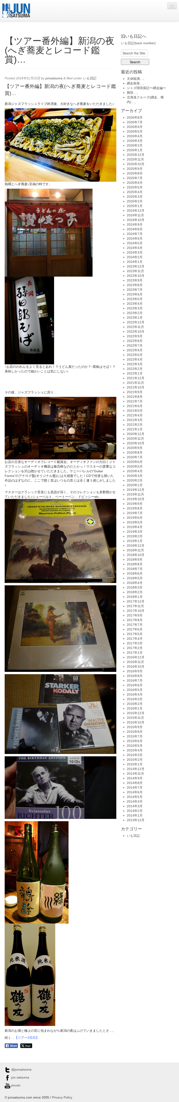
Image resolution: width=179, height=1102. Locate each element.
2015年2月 (135, 759)
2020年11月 (135, 438)
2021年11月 (135, 383)
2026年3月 (135, 141)
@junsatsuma (20, 1069)
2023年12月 (136, 266)
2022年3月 (135, 364)
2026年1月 (135, 150)
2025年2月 (135, 201)
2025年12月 (136, 155)
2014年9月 (135, 778)
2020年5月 (135, 466)
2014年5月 (135, 797)
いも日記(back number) (138, 43)
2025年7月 (135, 178)
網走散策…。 (136, 83)
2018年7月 (135, 569)
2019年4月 (135, 527)
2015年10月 (136, 722)
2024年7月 (135, 234)
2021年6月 (135, 406)
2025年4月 (135, 192)
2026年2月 (135, 145)
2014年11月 (135, 773)
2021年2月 (135, 424)
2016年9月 (135, 671)
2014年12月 (136, 769)
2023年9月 (135, 280)
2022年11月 (135, 327)
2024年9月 (135, 224)
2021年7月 (135, 401)
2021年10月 (136, 387)
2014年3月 (135, 806)
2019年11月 (135, 494)
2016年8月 (135, 676)
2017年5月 (135, 634)
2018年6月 (135, 573)
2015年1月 (135, 764)
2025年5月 (135, 187)
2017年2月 (135, 648)
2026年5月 (135, 131)
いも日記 (89, 78)
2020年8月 (135, 452)
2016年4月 (135, 694)
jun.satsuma (19, 1077)
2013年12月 (136, 820)
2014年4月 (135, 801)
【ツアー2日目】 (26, 1037)
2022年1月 (135, 373)
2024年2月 (135, 257)
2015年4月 (135, 750)
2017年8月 (135, 620)
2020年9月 (135, 448)
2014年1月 (135, 815)
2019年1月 (135, 541)
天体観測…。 (136, 78)
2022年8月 (135, 341)
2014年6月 (135, 792)
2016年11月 (135, 662)
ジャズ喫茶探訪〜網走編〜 (146, 88)
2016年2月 (135, 704)
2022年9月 (135, 336)
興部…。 (133, 92)
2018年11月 (135, 550)
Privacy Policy (62, 1097)
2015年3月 (135, 755)
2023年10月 (136, 276)
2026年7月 (135, 122)
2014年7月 (135, 787)
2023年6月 (135, 294)
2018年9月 (135, 559)
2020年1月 (135, 485)
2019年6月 (135, 517)
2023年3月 (135, 308)
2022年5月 (135, 355)
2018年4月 (135, 583)
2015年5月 (135, 745)
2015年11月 (135, 718)
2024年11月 (135, 215)
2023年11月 (135, 271)
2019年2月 (135, 536)
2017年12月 (136, 601)
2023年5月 (135, 299)
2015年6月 (135, 741)
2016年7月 (135, 680)
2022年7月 (135, 345)
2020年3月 (135, 476)
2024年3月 (135, 252)
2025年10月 (136, 164)
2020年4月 (135, 471)
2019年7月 (135, 513)
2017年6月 (135, 629)
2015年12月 (136, 713)
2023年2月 (135, 313)
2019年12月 (136, 490)
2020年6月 (135, 462)
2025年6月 (135, 182)
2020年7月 (135, 457)
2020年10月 (136, 443)
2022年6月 (135, 350)
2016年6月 (135, 685)
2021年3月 (135, 420)
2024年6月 (135, 238)
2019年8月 (135, 508)
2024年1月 (135, 262)
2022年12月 (136, 322)
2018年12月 (136, 545)
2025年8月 (135, 173)
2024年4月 (135, 248)
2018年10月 (136, 555)
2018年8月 (135, 564)
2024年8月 (135, 229)
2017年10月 (136, 611)
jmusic (15, 1085)
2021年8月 (135, 397)
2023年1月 (135, 317)
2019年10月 (136, 499)
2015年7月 (135, 736)
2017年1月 (135, 652)
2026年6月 (135, 127)
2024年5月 (135, 243)
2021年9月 (135, 392)
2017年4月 (135, 638)
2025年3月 (135, 196)
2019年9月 (135, 504)
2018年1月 (135, 597)
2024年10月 (136, 220)
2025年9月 (135, 169)
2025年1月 (135, 206)
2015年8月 (135, 732)
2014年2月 (135, 811)
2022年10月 (136, 331)
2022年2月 (135, 369)
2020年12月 (136, 434)
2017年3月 (135, 643)
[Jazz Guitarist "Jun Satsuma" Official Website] (16, 10)
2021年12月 (136, 378)
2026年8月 (135, 117)
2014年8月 (135, 783)
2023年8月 (135, 285)
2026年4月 (135, 136)
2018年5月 (135, 578)
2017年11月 (135, 606)
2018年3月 (135, 587)
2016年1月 (135, 708)
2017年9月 (135, 615)
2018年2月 (135, 592)
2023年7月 (135, 289)
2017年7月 (135, 624)
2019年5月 (135, 522)
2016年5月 (135, 690)
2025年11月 (135, 159)
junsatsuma (53, 78)
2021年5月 (135, 410)
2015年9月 (135, 727)
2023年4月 (135, 303)
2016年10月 (136, 666)
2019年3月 (135, 531)
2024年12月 (136, 210)
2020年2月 (135, 480)
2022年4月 (135, 359)
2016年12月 (136, 657)
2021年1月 (135, 429)
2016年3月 (135, 699)
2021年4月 (135, 415)
